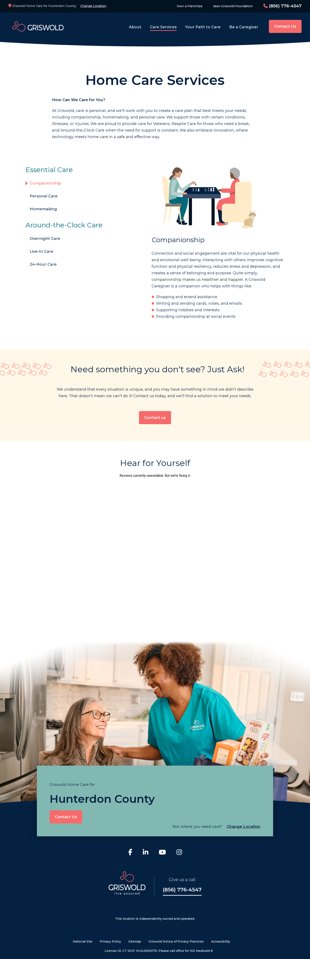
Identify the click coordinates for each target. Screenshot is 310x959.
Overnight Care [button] (45, 238)
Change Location (93, 6)
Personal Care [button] (44, 196)
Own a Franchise (189, 6)
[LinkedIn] (145, 853)
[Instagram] (179, 853)
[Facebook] (130, 853)
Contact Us (285, 26)
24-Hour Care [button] (43, 264)
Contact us (155, 417)
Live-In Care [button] (41, 251)
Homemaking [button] (43, 209)
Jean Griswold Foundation (233, 6)
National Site (82, 941)
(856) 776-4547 (285, 5)
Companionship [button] (45, 183)
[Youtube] (162, 853)
